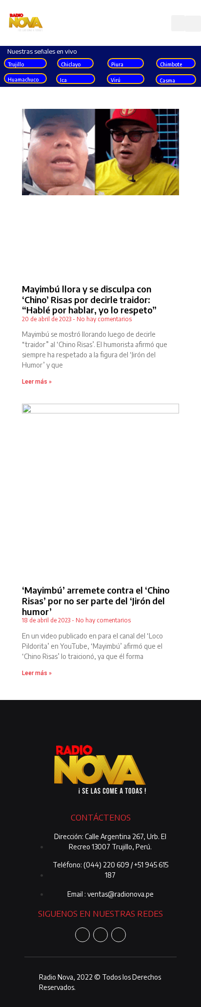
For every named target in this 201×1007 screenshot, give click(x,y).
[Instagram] (100, 934)
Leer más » (37, 381)
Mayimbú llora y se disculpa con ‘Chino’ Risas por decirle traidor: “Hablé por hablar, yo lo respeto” (89, 299)
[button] (178, 23)
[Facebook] (82, 934)
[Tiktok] (118, 934)
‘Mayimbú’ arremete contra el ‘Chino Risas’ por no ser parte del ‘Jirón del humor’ (96, 600)
